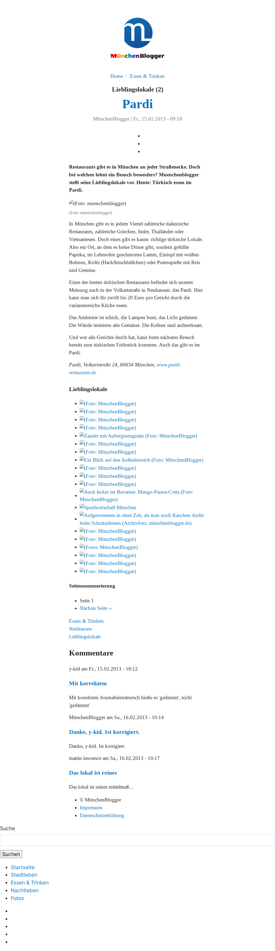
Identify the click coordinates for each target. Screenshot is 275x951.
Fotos (17, 898)
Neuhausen (80, 629)
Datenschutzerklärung (102, 815)
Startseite (23, 867)
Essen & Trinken (147, 76)
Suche (7, 828)
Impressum (91, 807)
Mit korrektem (88, 683)
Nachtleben (25, 890)
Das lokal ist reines (93, 772)
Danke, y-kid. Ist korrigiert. (104, 731)
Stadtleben (24, 875)
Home (116, 76)
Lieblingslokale (85, 636)
